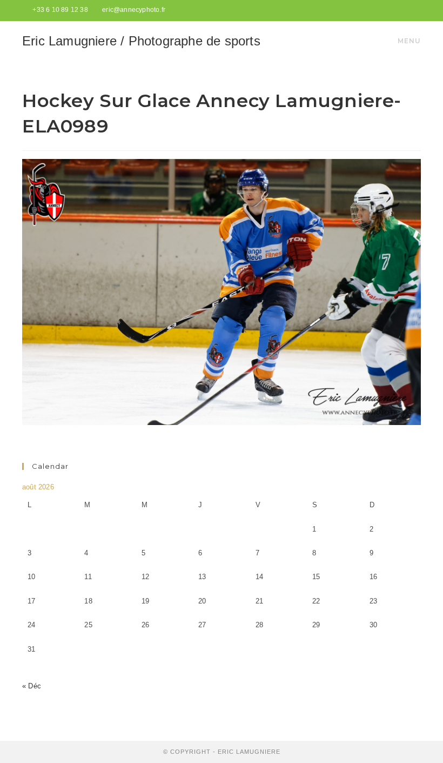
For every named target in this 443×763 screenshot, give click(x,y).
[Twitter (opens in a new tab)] (392, 10)
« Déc (31, 686)
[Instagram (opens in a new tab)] (416, 10)
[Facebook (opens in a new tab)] (405, 10)
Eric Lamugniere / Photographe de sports (141, 41)
